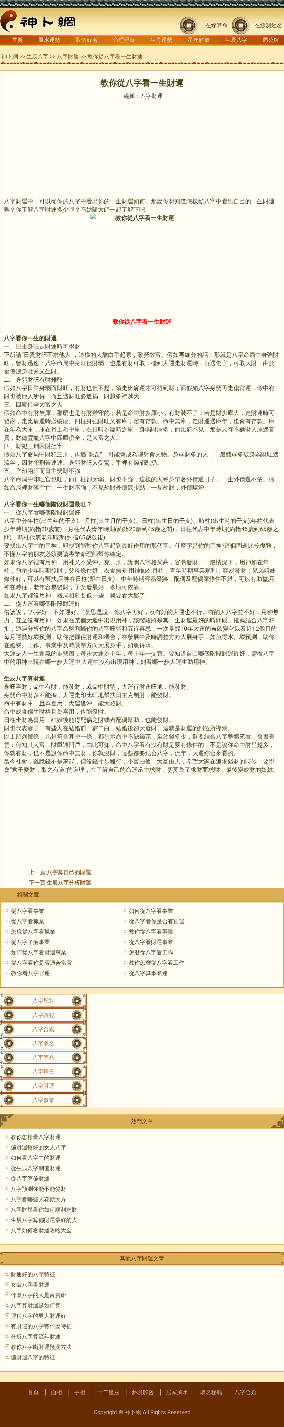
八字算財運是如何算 (36, 1305)
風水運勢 (49, 40)
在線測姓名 (268, 25)
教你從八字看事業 (151, 931)
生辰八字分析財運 (69, 882)
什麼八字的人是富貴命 (38, 1295)
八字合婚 (43, 1029)
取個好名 (87, 40)
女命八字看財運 (30, 1284)
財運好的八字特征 (33, 1274)
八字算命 (43, 1057)
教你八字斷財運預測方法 (41, 1347)
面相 (56, 1392)
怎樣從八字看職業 (33, 931)
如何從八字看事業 (151, 911)
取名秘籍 (211, 1392)
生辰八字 (236, 40)
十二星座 (108, 1392)
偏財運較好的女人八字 (38, 1147)
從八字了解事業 (30, 942)
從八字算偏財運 (30, 1178)
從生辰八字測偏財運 (36, 1168)
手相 (79, 1392)
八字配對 (43, 1001)
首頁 (17, 40)
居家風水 (177, 1392)
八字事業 (43, 1100)
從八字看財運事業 (151, 942)
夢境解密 (143, 1392)
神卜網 (9, 56)
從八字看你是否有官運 (156, 921)
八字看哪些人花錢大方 (38, 1199)
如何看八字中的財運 (36, 1158)
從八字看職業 (27, 921)
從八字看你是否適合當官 (41, 963)
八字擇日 (43, 1071)
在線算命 (216, 25)
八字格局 (151, 562)
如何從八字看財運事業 (38, 952)
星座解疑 (199, 40)
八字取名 (43, 1043)
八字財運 (68, 56)
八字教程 (43, 1015)
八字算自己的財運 (69, 872)
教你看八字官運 (30, 973)
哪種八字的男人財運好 (38, 1316)
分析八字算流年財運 (36, 1336)
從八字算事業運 (148, 973)
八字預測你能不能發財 (38, 1189)
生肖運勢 (161, 40)
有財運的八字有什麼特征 (41, 1326)
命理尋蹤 (124, 40)
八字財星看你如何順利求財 (44, 1209)
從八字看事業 (27, 911)
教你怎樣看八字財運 (36, 1137)
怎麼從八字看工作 (151, 952)
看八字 (266, 653)
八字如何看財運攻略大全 (41, 1230)
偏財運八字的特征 (33, 1357)
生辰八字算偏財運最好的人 (44, 1220)
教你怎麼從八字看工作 (156, 963)
